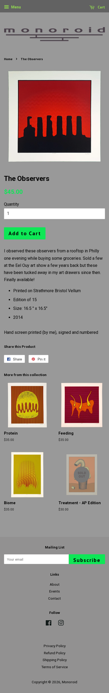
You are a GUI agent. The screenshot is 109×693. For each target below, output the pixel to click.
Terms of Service (54, 667)
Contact (54, 598)
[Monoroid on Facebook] (49, 624)
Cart (101, 7)
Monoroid (69, 682)
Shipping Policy (55, 660)
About (55, 584)
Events (54, 591)
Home (8, 59)
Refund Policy (54, 653)
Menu (15, 7)
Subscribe (87, 560)
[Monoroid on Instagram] (61, 624)
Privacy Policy (55, 646)
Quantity (11, 204)
